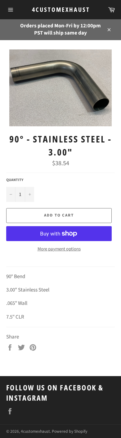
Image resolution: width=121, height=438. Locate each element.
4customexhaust (60, 9)
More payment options (59, 249)
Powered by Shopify (69, 431)
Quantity (14, 180)
